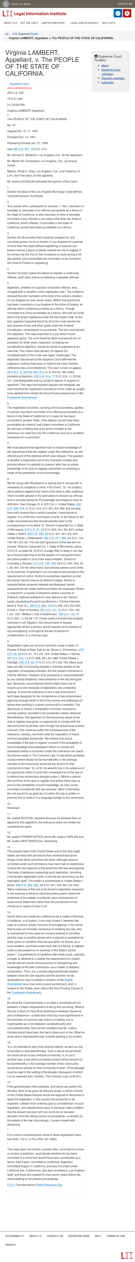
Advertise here (78, 1236)
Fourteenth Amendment (22, 397)
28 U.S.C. (39, 372)
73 (36, 662)
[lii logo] (42, 13)
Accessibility (14, 1236)
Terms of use (116, 1236)
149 (53, 563)
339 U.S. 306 (38, 606)
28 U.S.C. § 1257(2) (19, 372)
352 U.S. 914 (42, 376)
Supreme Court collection (110, 72)
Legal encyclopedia (83, 22)
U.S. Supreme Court (24, 34)
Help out (108, 22)
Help (98, 1236)
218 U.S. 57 (32, 529)
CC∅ (10, 1185)
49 (19, 654)
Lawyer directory (53, 22)
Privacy (10, 1244)
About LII (9, 22)
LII (6, 34)
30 (42, 529)
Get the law (28, 22)
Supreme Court (19, 84)
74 (26, 658)
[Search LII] (127, 13)
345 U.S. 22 (26, 662)
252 (36, 885)
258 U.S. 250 (35, 534)
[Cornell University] (6, 4)
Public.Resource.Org (49, 1185)
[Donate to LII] (118, 13)
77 (53, 376)
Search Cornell (125, 3)
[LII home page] (127, 1255)
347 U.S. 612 (15, 658)
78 (32, 149)
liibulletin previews (113, 78)
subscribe (107, 82)
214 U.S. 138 (41, 563)
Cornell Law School (21, 4)
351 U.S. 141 (48, 610)
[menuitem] (9, 22)
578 (22, 508)
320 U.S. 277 (52, 538)
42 (46, 534)
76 (59, 610)
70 (49, 606)
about (104, 65)
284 (64, 538)
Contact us (55, 1236)
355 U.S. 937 (21, 149)
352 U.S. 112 (66, 614)
